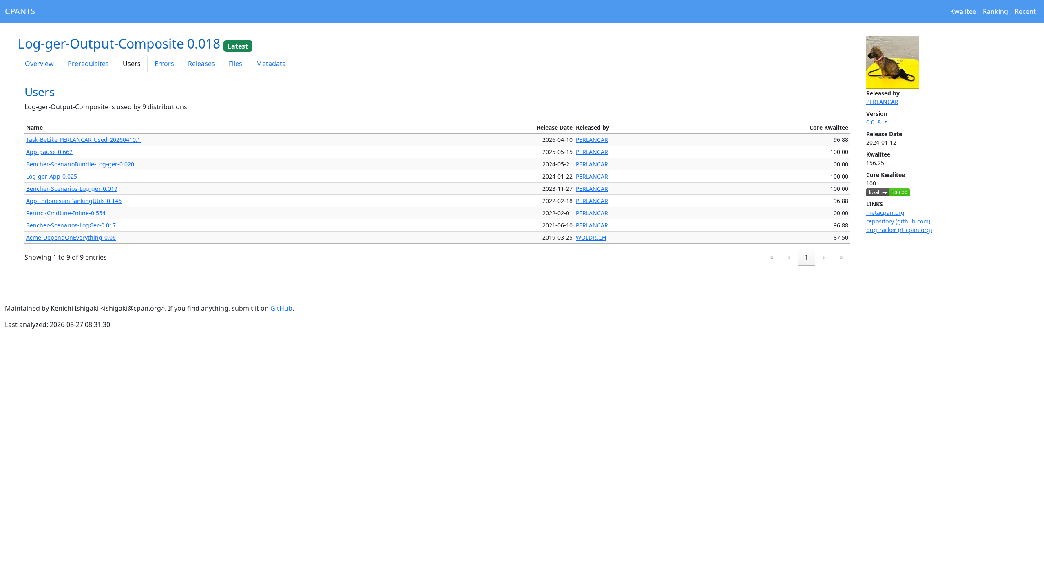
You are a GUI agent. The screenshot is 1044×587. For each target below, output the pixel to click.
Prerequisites (88, 63)
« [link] (771, 257)
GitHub (281, 308)
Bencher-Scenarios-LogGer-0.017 (71, 225)
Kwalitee (963, 11)
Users (132, 63)
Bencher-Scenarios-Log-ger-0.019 (71, 188)
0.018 (874, 122)
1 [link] (806, 257)
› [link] (824, 257)
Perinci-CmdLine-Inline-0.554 (66, 213)
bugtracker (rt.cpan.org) (899, 230)
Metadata (271, 63)
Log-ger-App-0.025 (51, 176)
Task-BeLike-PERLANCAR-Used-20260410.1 (83, 139)
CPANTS (20, 11)
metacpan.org (885, 212)
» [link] (841, 257)
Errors (164, 63)
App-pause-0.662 (49, 152)
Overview (39, 63)
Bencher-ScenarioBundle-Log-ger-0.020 (80, 164)
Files (235, 63)
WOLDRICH (591, 237)
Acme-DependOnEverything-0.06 (71, 237)
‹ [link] (789, 257)
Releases (201, 63)
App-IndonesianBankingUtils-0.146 (74, 201)
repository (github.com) (898, 221)
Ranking (995, 11)
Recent (1025, 11)
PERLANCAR (882, 102)
